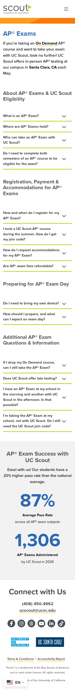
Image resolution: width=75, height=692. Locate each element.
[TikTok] (61, 623)
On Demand (46, 43)
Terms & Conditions (20, 658)
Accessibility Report (51, 658)
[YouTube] (41, 623)
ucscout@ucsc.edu (37, 610)
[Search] (66, 9)
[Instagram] (21, 623)
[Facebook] (11, 623)
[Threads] (31, 623)
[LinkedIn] (51, 623)
